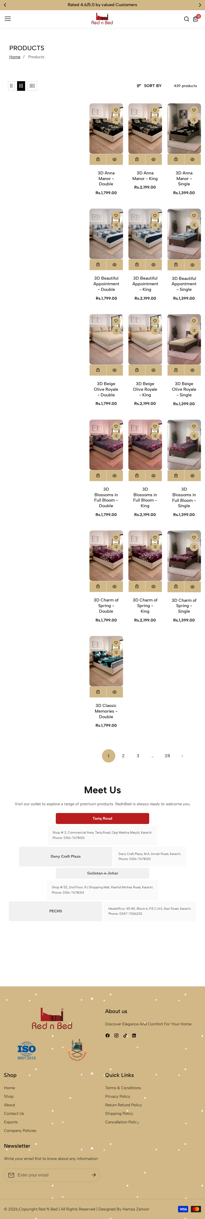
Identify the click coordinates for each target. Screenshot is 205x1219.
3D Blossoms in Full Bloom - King (145, 497)
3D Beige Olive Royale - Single (184, 389)
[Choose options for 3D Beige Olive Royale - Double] (98, 370)
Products (36, 56)
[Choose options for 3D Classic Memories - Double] (98, 692)
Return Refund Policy (123, 1105)
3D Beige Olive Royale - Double (106, 389)
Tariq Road (102, 818)
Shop (9, 1096)
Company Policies (20, 1130)
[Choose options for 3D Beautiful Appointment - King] (137, 264)
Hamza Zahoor (136, 1209)
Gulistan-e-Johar (102, 873)
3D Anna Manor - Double (106, 178)
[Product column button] (11, 86)
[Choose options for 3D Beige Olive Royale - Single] (176, 370)
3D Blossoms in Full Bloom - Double (106, 497)
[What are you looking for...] (187, 19)
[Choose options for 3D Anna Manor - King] (137, 159)
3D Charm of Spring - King (145, 605)
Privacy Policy (117, 1096)
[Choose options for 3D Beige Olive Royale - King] (137, 370)
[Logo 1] (52, 1018)
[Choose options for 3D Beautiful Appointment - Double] (98, 264)
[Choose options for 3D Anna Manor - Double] (98, 159)
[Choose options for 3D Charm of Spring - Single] (176, 586)
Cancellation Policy (122, 1122)
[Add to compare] (116, 119)
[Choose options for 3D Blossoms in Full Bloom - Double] (98, 475)
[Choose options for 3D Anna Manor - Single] (176, 159)
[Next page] (182, 756)
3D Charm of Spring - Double (106, 605)
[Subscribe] (93, 1175)
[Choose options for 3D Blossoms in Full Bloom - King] (137, 475)
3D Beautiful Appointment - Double (106, 284)
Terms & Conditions (123, 1087)
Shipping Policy (119, 1113)
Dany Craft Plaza (66, 856)
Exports (11, 1122)
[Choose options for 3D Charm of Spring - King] (137, 586)
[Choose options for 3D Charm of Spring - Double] (98, 586)
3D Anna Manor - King (145, 175)
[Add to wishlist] (116, 110)
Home (14, 56)
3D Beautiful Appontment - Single (184, 284)
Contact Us (14, 1113)
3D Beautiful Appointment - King (145, 284)
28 (167, 755)
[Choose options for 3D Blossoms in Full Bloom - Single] (176, 475)
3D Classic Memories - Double (106, 711)
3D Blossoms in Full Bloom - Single (184, 497)
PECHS (55, 911)
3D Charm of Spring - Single (184, 606)
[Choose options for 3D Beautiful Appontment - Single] (176, 265)
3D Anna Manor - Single (184, 178)
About (9, 1105)
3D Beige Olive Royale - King (145, 389)
